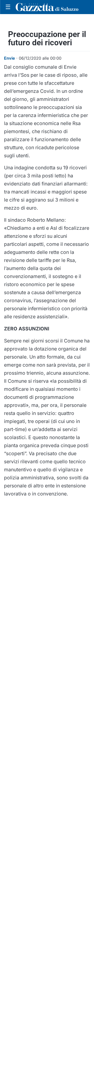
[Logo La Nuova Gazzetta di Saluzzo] (47, 7)
